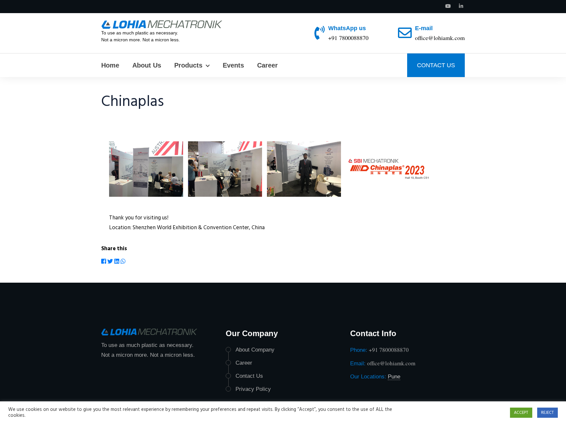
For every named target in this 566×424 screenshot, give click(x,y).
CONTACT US (436, 65)
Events (233, 65)
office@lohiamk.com (440, 38)
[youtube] (447, 6)
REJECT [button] (547, 412)
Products (188, 65)
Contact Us (249, 376)
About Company (255, 350)
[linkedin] (461, 6)
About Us (146, 65)
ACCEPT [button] (521, 412)
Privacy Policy (253, 389)
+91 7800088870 (348, 38)
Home (110, 65)
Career (267, 65)
